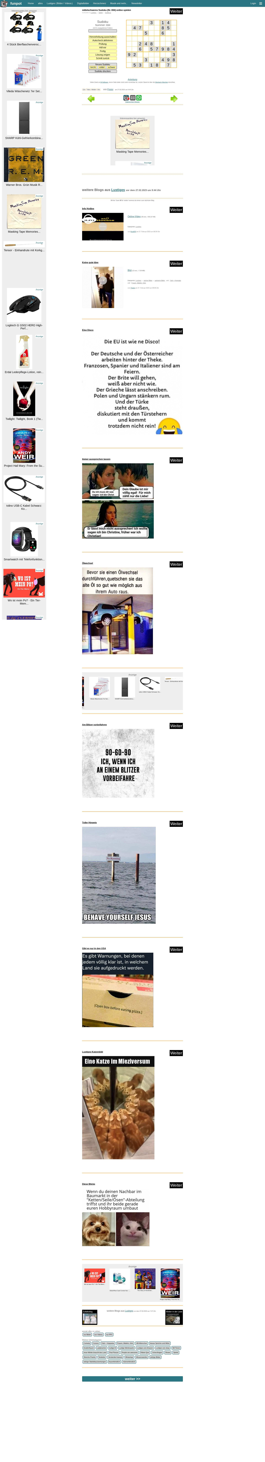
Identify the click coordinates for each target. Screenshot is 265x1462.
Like (84, 89)
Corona (96, 1343)
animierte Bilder (160, 280)
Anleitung (132, 79)
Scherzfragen (157, 1352)
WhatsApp (129, 1357)
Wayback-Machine (161, 82)
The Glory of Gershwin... (24, 612)
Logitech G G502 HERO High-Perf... (24, 286)
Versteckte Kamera (115, 1357)
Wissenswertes (141, 1357)
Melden (94, 89)
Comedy (87, 1343)
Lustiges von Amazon (145, 1348)
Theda (133, 288)
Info (98, 89)
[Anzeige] (24, 46)
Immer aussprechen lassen (96, 459)
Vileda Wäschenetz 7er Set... (24, 50)
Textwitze (101, 1357)
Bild (130, 270)
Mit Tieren (176, 1348)
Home (31, 3)
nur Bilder (87, 1334)
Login (253, 3)
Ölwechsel (87, 563)
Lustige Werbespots (126, 1348)
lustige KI (112, 1348)
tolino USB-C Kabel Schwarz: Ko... (24, 467)
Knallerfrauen (89, 1348)
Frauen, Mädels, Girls (138, 283)
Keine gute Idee (90, 262)
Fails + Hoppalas (175, 280)
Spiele (101, 12)
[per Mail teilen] (133, 99)
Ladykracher (101, 1348)
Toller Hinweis (89, 822)
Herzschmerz (99, 3)
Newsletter (137, 3)
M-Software (104, 82)
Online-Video (134, 216)
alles (40, 3)
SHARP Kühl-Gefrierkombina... (24, 97)
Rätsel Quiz (145, 1352)
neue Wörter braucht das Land (95, 1352)
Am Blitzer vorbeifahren (94, 725)
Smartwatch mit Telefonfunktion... (24, 518)
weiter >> (132, 1379)
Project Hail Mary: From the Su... (24, 425)
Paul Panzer (114, 1352)
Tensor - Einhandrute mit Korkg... (24, 209)
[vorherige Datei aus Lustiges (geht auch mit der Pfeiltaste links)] (91, 101)
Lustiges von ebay (162, 1348)
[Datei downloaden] (132, 385)
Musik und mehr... (118, 3)
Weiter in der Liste (174, 1311)
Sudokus (108, 12)
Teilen (88, 89)
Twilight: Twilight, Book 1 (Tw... (24, 378)
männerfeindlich (129, 1362)
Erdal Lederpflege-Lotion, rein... (24, 331)
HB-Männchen (141, 1343)
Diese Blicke (88, 1184)
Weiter (176, 11)
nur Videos (98, 1334)
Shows (167, 1352)
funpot (16, 3)
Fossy (110, 89)
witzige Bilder (148, 280)
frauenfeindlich (114, 1362)
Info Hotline (88, 208)
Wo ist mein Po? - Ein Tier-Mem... (24, 561)
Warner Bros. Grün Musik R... (24, 144)
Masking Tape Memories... (24, 191)
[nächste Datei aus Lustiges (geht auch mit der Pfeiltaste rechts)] (174, 101)
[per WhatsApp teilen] (139, 99)
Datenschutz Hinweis (132, 102)
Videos (68, 3)
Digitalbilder (83, 3)
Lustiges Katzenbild (92, 1052)
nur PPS (109, 1334)
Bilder (60, 3)
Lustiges (51, 3)
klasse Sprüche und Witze (159, 1343)
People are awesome (130, 1352)
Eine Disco (87, 330)
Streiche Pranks (90, 1357)
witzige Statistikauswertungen (95, 1362)
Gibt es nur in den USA (94, 948)
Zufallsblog (87, 1311)
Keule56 (133, 231)
